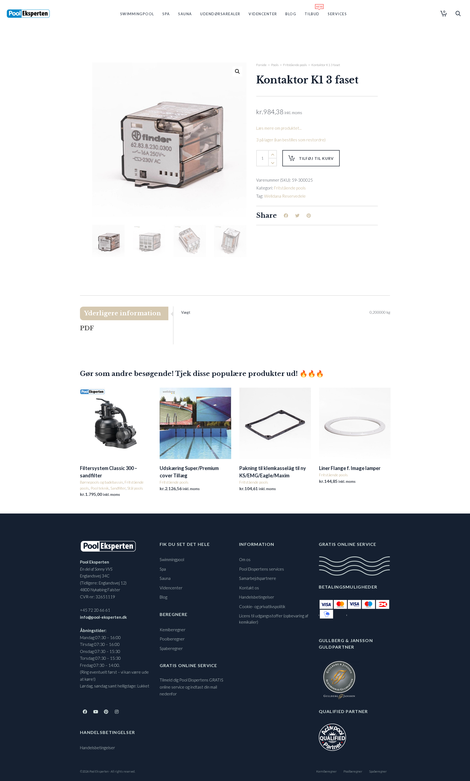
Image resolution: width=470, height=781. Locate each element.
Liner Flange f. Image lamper (350, 468)
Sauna (165, 578)
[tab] (126, 313)
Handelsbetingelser (97, 747)
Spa (163, 569)
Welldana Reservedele (285, 196)
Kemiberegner (172, 629)
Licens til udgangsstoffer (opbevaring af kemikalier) (273, 618)
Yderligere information (122, 313)
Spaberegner (171, 648)
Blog (163, 597)
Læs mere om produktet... (279, 128)
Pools (275, 65)
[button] (237, 71)
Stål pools (135, 488)
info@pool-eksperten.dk (103, 617)
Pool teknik (100, 488)
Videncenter (171, 587)
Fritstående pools (295, 65)
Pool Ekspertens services (261, 569)
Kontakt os (249, 587)
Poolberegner (172, 638)
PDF (87, 328)
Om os (245, 559)
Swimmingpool (172, 559)
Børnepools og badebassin (101, 482)
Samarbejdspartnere (257, 578)
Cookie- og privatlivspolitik (262, 606)
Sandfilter (118, 488)
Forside (261, 65)
